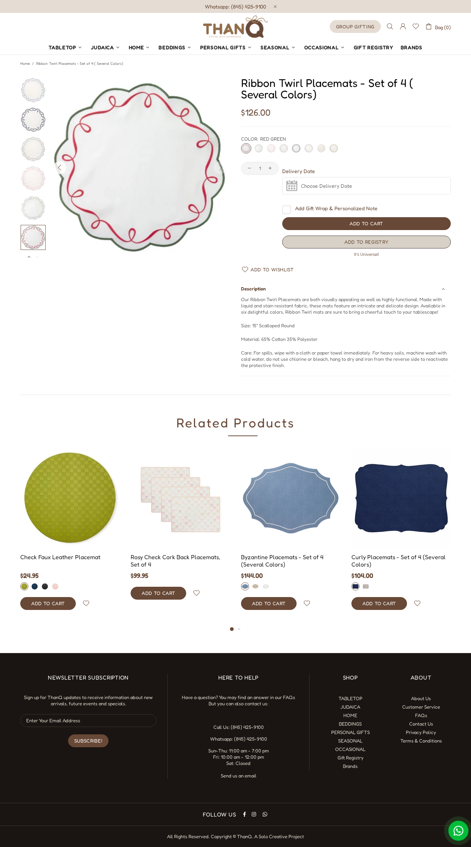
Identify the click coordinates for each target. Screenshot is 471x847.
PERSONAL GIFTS (350, 732)
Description (253, 289)
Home (25, 63)
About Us (421, 698)
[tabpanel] (70, 536)
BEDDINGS (350, 724)
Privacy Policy (421, 732)
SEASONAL (350, 741)
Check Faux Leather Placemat (60, 557)
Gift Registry (350, 757)
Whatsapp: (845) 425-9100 (235, 6)
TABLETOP (350, 698)
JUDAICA (350, 707)
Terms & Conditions (421, 741)
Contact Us (421, 724)
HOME (350, 715)
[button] (366, 242)
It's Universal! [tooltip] (366, 254)
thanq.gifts (235, 26)
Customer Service (421, 707)
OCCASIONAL (350, 749)
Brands (350, 766)
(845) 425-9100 (247, 727)
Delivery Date (298, 171)
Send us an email (238, 776)
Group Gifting (355, 26)
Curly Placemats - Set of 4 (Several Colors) (398, 560)
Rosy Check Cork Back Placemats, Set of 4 (175, 560)
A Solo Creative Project (279, 836)
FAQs (289, 697)
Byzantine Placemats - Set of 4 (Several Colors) (282, 560)
